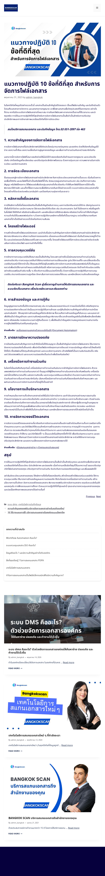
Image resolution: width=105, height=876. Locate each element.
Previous (90, 496)
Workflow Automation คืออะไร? (21, 538)
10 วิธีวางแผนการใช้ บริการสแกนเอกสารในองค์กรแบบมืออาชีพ (36, 512)
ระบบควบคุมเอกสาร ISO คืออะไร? (21, 545)
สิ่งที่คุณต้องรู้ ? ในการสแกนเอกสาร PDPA (25, 560)
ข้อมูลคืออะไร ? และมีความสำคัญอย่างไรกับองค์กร (28, 553)
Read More (15, 668)
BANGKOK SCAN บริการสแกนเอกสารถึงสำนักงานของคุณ (42, 818)
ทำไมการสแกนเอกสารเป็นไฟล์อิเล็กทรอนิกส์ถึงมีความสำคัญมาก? (35, 575)
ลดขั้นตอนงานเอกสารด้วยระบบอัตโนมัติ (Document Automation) (46, 330)
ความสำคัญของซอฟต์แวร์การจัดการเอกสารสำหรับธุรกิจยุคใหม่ (36, 508)
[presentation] (52, 619)
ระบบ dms (12, 504)
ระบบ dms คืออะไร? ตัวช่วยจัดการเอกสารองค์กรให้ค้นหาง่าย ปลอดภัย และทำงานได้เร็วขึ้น (50, 651)
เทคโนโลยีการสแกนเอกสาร (18, 568)
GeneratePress (68, 871)
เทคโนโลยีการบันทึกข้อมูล (29, 504)
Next (98, 496)
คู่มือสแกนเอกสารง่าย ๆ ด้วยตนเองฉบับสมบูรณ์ (37, 447)
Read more (68, 662)
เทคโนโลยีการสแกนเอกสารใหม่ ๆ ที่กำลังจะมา (34, 735)
